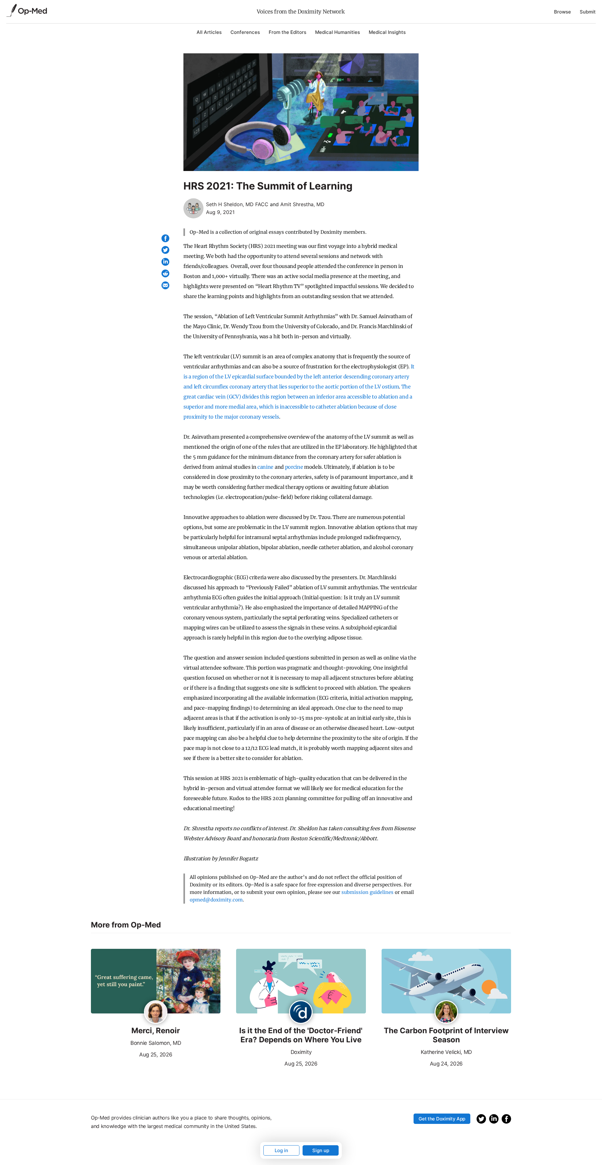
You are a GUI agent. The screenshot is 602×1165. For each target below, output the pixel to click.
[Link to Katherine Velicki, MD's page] (446, 1012)
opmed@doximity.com (216, 900)
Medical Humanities (337, 32)
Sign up (320, 1150)
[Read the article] (155, 982)
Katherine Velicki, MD (446, 1052)
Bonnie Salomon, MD (155, 1043)
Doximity (301, 1052)
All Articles (209, 32)
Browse (562, 11)
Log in (281, 1150)
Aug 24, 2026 (422, 1063)
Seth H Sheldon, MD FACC (237, 204)
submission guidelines (367, 892)
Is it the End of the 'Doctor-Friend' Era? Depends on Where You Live (300, 1035)
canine (265, 467)
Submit (588, 11)
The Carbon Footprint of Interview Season (446, 1035)
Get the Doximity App (442, 1119)
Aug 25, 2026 (131, 1054)
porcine (294, 467)
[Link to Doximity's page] (301, 1012)
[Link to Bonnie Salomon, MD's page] (155, 1012)
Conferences (245, 32)
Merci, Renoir (155, 1030)
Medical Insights (387, 32)
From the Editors (287, 32)
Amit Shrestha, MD (302, 204)
